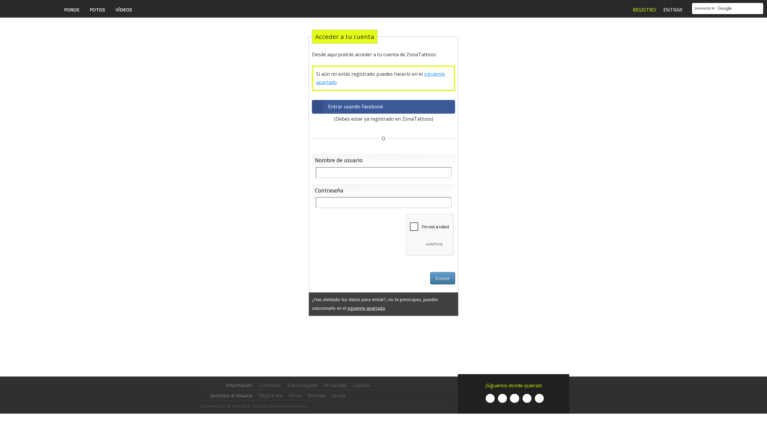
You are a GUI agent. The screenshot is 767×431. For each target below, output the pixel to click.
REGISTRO (644, 10)
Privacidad (335, 385)
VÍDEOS (124, 10)
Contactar (270, 385)
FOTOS (97, 10)
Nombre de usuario (339, 160)
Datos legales (303, 385)
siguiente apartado (366, 308)
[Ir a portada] (28, 9)
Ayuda (339, 395)
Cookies (362, 385)
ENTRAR (672, 10)
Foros (295, 395)
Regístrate (271, 395)
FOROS (71, 10)
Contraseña (329, 190)
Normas (317, 395)
